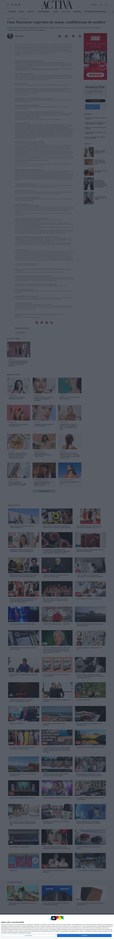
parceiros (14, 924)
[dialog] (57, 927)
